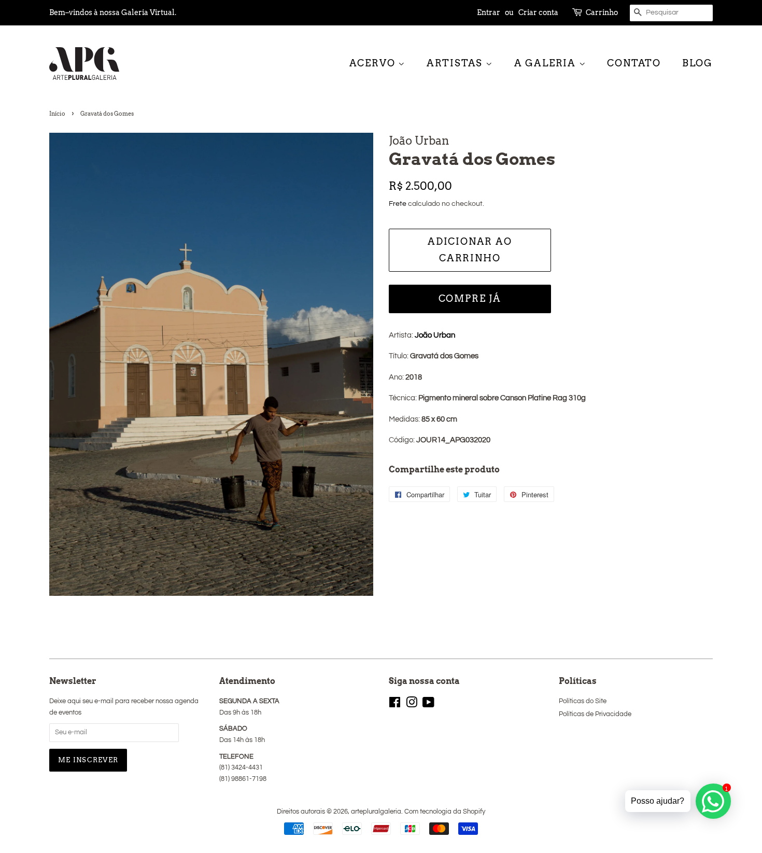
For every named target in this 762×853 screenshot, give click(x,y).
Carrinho (602, 12)
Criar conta (538, 12)
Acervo (374, 63)
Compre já (470, 298)
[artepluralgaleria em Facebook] (395, 705)
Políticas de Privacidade (595, 714)
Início (57, 113)
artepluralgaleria (376, 811)
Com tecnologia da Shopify (444, 811)
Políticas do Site (582, 701)
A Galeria (546, 63)
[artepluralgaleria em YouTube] (428, 705)
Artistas (456, 63)
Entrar (488, 12)
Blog (697, 63)
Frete (397, 203)
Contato (634, 63)
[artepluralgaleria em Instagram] (411, 705)
